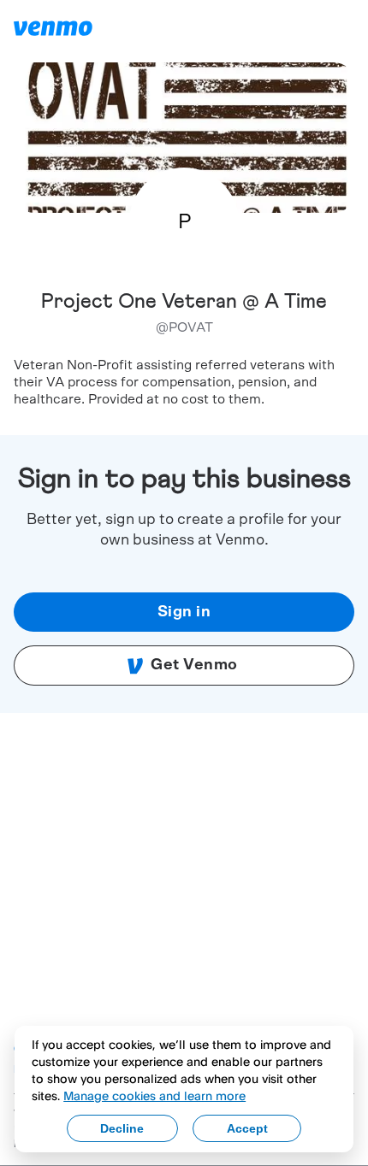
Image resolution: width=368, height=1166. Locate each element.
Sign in (184, 612)
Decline (122, 1128)
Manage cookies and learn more (154, 1095)
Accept (247, 1128)
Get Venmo (194, 665)
